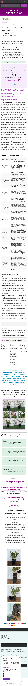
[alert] (11, 670)
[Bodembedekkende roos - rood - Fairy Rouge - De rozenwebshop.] (16, 625)
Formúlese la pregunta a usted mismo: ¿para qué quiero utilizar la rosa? (14, 488)
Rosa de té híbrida (4, 635)
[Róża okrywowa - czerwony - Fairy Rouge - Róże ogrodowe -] (23, 623)
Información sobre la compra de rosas (14, 497)
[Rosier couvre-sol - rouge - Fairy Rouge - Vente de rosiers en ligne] (20, 623)
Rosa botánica (3, 642)
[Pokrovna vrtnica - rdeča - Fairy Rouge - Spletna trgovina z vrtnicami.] (12, 623)
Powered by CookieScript (11, 683)
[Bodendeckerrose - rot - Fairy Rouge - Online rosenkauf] (16, 623)
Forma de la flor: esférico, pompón (15, 370)
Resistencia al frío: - (8, 372)
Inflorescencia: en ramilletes (10, 368)
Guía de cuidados (14, 505)
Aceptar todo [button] (6, 679)
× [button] (19, 657)
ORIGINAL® (3, 650)
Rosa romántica (4, 632)
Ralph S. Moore (14, 384)
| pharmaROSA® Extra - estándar (16, 382)
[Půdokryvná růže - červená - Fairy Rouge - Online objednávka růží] (14, 623)
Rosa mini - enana (4, 639)
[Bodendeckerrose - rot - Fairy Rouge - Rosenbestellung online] (9, 623)
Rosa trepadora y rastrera (5, 638)
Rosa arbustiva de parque (5, 637)
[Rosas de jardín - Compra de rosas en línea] (24, 5)
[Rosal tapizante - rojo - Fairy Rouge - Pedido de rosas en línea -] (14, 625)
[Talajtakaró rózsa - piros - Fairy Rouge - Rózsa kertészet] (3, 623)
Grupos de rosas (5, 18)
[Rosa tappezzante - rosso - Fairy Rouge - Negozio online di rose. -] (25, 623)
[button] (11, 681)
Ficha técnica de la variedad (10, 324)
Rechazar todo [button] (15, 679)
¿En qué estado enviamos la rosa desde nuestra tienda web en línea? (14, 482)
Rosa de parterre (4, 636)
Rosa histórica (3, 634)
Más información (6, 667)
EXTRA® (2, 652)
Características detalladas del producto (13, 340)
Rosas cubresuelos (6, 19)
